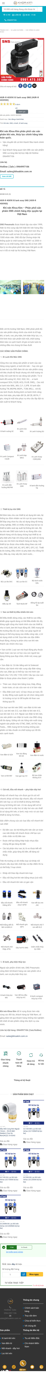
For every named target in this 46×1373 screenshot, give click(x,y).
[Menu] (3, 3)
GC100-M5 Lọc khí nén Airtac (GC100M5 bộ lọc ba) (32, 1131)
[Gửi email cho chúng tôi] (34, 86)
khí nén (6, 123)
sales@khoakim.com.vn (17, 1036)
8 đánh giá (17, 104)
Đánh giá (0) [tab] (5, 194)
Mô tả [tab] (2, 189)
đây (13, 1264)
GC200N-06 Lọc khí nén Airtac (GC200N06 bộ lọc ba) (10, 1226)
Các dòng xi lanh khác (16, 119)
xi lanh (16, 123)
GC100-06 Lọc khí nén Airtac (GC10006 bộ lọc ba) (9, 1179)
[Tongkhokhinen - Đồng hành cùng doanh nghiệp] (23, 3)
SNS (11, 123)
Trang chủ (4, 30)
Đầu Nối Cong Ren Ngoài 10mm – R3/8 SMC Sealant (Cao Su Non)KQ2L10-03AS (9, 1132)
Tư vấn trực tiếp (14, 1283)
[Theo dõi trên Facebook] (20, 86)
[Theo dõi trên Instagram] (25, 86)
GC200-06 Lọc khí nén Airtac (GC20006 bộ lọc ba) (32, 1179)
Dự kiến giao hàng (14, 1252)
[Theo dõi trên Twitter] (30, 86)
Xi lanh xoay (23, 123)
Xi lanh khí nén (17, 30)
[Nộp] (39, 9)
